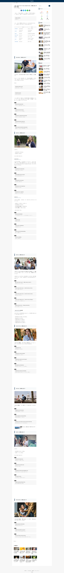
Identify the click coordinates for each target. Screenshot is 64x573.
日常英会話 (42, 19)
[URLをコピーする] (29, 10)
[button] (21, 10)
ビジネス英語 (47, 19)
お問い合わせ (29, 570)
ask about (16, 28)
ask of (16, 33)
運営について (26, 570)
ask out (16, 36)
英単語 (41, 16)
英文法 (47, 16)
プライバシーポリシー (37, 570)
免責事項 (33, 570)
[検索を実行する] (49, 6)
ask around (16, 41)
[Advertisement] (25, 49)
